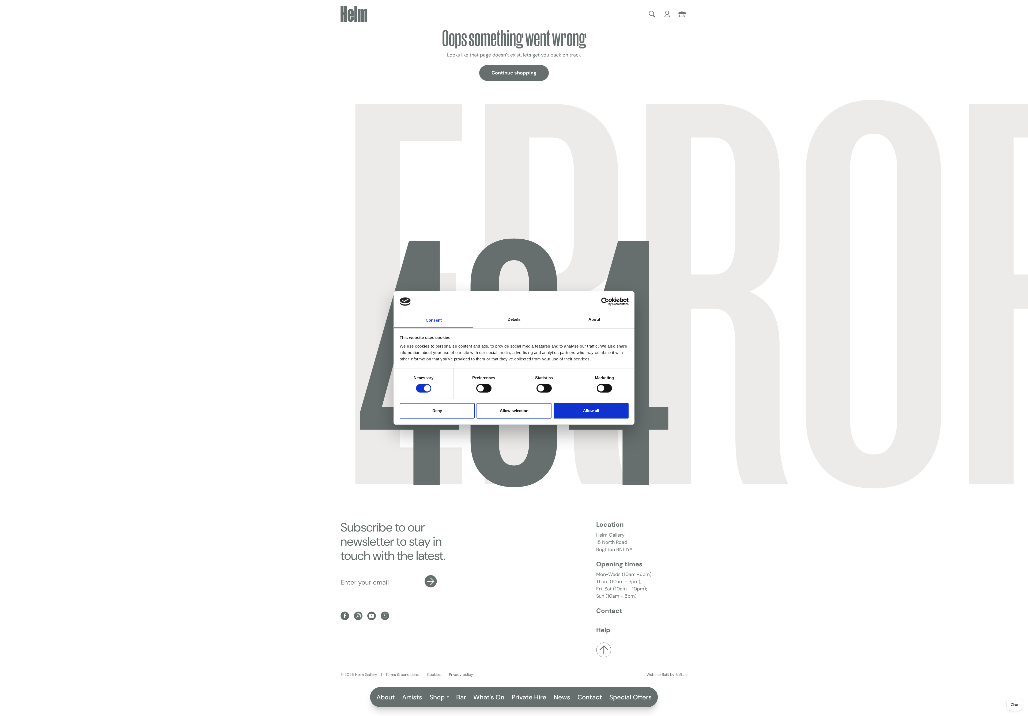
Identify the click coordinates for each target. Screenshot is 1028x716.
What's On (488, 697)
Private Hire (529, 697)
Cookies (434, 674)
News (562, 697)
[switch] (484, 388)
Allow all (591, 410)
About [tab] (594, 319)
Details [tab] (514, 319)
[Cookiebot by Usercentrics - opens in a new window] (605, 301)
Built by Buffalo (674, 674)
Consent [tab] (434, 320)
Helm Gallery (366, 674)
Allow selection (514, 410)
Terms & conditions (402, 674)
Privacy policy (461, 674)
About (385, 697)
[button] (652, 14)
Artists (412, 697)
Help (603, 630)
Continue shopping (514, 73)
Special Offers (630, 697)
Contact (589, 697)
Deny (437, 410)
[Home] (354, 14)
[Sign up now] (431, 581)
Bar (461, 697)
